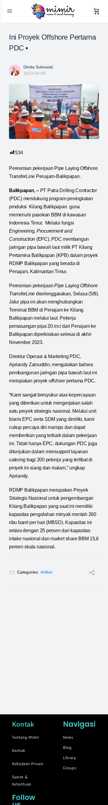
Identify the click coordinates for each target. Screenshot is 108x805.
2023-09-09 (34, 73)
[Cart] (96, 11)
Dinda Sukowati (38, 67)
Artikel (46, 572)
